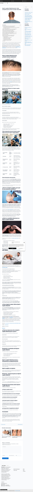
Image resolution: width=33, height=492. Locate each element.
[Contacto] (28, 471)
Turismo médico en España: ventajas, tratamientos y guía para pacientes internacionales (28, 16)
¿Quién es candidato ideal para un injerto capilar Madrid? (9, 29)
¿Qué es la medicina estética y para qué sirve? (6, 437)
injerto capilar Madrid (10, 209)
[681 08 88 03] (6, 484)
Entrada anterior (3, 424)
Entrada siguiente (20, 424)
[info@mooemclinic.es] (6, 483)
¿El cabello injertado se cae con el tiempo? (7, 37)
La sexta (11, 81)
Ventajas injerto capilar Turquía (28, 12)
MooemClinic (11, 317)
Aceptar (12, 248)
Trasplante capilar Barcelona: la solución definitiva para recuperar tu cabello (28, 19)
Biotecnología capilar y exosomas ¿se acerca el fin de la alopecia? (28, 22)
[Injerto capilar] (17, 470)
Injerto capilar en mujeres (5, 34)
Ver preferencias (21, 248)
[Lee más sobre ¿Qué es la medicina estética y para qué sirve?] (6, 433)
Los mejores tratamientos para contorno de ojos (16, 437)
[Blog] (28, 470)
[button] (7, 3)
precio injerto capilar (4, 267)
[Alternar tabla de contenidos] (20, 25)
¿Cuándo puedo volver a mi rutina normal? (7, 39)
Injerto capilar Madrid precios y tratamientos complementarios (10, 33)
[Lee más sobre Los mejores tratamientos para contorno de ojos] (17, 433)
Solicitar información (4, 489)
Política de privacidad (17, 490)
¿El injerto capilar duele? (5, 36)
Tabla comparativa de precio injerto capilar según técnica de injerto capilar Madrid (11, 27)
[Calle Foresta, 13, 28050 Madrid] (6, 485)
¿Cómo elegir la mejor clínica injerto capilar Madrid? (8, 31)
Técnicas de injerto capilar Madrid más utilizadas (8, 30)
